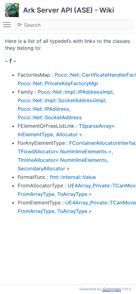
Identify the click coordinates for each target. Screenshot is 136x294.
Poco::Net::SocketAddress (50, 117)
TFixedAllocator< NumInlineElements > (65, 151)
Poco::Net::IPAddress (43, 109)
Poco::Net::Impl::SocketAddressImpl (61, 100)
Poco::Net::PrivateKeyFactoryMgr (58, 83)
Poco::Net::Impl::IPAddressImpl (75, 92)
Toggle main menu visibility (8, 24)
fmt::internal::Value (73, 177)
